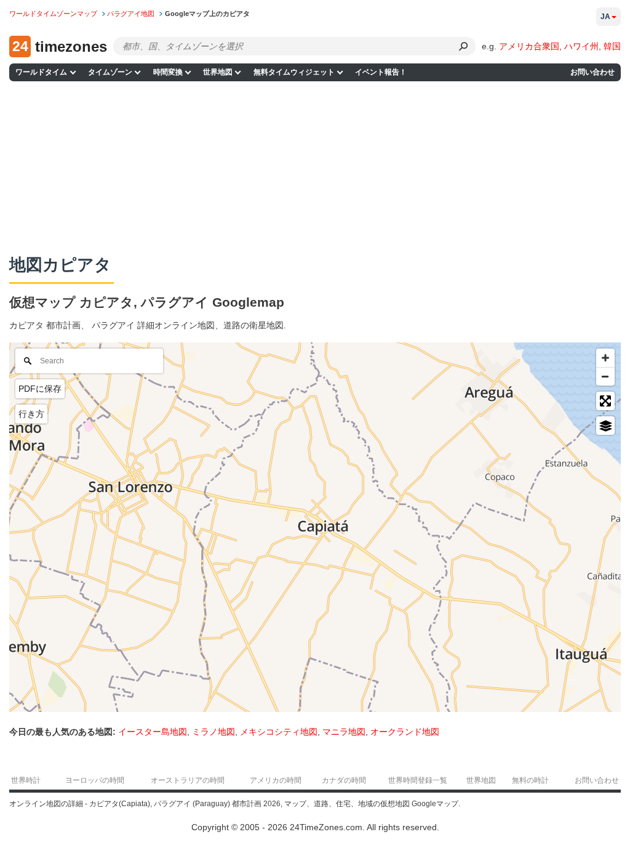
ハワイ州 (581, 46)
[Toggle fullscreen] (605, 401)
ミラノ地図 (213, 732)
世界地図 (218, 72)
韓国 (612, 46)
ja (605, 16)
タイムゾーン (110, 72)
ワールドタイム (41, 72)
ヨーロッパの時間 (94, 780)
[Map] (315, 527)
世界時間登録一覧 (417, 780)
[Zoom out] (605, 376)
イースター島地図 (152, 732)
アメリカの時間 (275, 780)
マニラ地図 (343, 732)
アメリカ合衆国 (529, 46)
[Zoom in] (605, 358)
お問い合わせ (592, 72)
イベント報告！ (381, 72)
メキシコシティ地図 (278, 732)
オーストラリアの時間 (188, 780)
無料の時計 (530, 780)
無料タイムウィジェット (294, 72)
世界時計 (26, 780)
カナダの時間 (344, 780)
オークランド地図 (404, 732)
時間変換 (168, 72)
